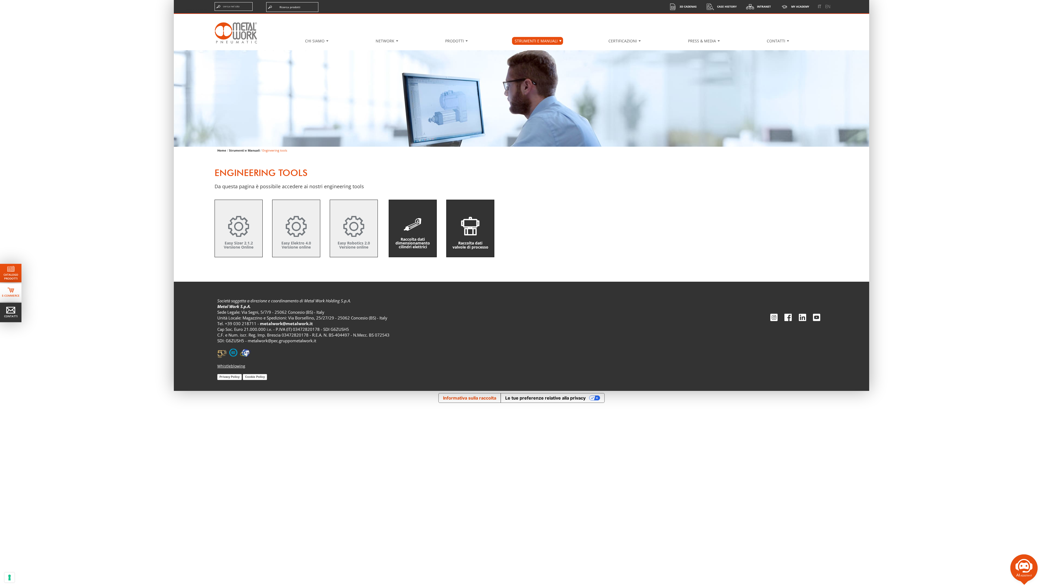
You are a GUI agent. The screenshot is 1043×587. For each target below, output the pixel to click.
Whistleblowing (231, 366)
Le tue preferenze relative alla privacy (545, 398)
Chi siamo (315, 40)
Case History (727, 6)
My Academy (800, 6)
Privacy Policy (229, 377)
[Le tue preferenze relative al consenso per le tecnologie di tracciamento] (9, 577)
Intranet (764, 6)
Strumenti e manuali (536, 40)
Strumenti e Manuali (244, 150)
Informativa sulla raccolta (469, 398)
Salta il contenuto (197, 9)
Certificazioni (622, 40)
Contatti (776, 40)
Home (221, 150)
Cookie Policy (255, 377)
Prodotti (454, 40)
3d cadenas (688, 6)
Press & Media (702, 40)
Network (385, 40)
